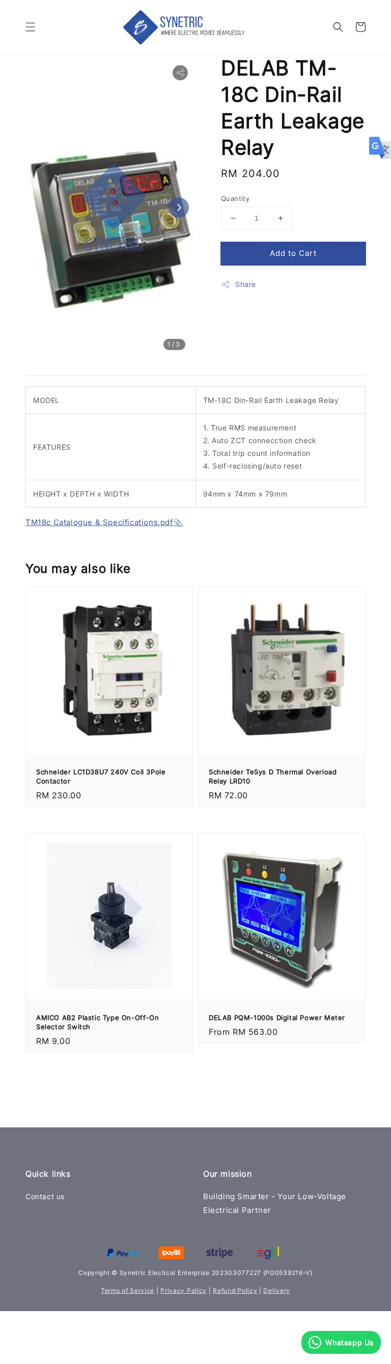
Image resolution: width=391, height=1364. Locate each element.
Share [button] (245, 284)
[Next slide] (179, 207)
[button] (30, 27)
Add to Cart (293, 253)
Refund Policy (235, 1290)
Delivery (276, 1290)
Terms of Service (127, 1290)
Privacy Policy (183, 1290)
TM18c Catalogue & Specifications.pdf (99, 522)
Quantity (235, 198)
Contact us (45, 1196)
